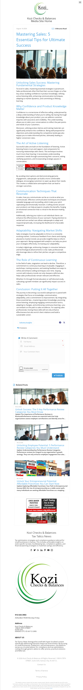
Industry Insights (25, 323)
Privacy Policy (41, 677)
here (51, 688)
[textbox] (41, 19)
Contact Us (41, 664)
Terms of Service (41, 671)
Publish (59, 375)
